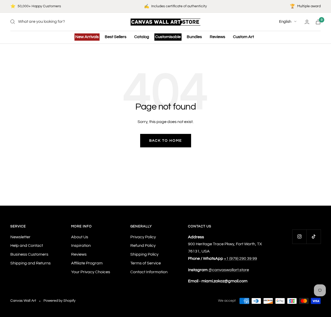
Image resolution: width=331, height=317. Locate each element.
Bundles (194, 37)
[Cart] (318, 21)
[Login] (307, 22)
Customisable (168, 37)
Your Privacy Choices (90, 272)
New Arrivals (87, 37)
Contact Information (149, 272)
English (285, 22)
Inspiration (81, 245)
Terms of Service (145, 263)
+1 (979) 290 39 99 (240, 258)
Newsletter (20, 237)
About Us (79, 237)
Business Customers (29, 254)
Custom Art (243, 37)
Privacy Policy (143, 237)
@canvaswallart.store (228, 270)
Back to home (165, 140)
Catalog (141, 37)
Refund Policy (143, 245)
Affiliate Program (87, 263)
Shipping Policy (144, 254)
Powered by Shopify (59, 300)
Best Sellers (115, 37)
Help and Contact (26, 245)
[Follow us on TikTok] (313, 236)
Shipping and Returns (30, 263)
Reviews (217, 37)
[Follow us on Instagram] (299, 236)
